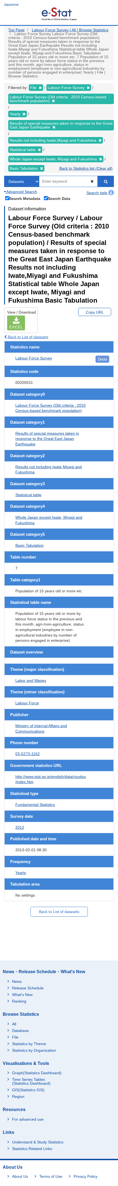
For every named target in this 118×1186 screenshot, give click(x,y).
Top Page (16, 30)
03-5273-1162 (27, 754)
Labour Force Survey (33, 358)
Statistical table (28, 495)
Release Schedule (28, 988)
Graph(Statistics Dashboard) (36, 1073)
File (15, 1037)
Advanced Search (21, 192)
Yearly (20, 872)
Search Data (59, 198)
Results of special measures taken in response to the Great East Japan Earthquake (47, 438)
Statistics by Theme (29, 1044)
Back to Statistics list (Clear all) (86, 168)
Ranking (19, 1001)
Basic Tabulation (29, 545)
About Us (20, 1176)
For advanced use (28, 1119)
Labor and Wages (30, 680)
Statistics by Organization (34, 1050)
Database (20, 1030)
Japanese (11, 4)
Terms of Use (50, 1176)
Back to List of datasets (27, 337)
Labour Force (27, 703)
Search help (97, 193)
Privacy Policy (85, 1176)
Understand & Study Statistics (37, 1142)
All (14, 1024)
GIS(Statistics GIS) (28, 1090)
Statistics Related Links (32, 1149)
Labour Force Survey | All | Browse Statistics (70, 30)
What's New (22, 995)
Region (18, 1096)
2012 (19, 827)
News (17, 981)
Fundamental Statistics (35, 804)
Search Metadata (24, 198)
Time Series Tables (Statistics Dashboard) (31, 1081)
